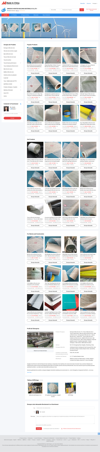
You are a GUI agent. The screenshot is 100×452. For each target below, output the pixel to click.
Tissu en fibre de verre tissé (10, 57)
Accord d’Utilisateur (38, 438)
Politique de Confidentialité (48, 438)
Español (38, 439)
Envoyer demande (35, 73)
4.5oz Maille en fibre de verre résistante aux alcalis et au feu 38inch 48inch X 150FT (87, 284)
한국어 (65, 439)
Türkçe (87, 439)
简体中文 (19, 439)
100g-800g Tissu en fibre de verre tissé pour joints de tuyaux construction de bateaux (87, 219)
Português (48, 439)
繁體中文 (24, 439)
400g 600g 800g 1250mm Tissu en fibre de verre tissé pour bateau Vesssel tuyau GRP (52, 66)
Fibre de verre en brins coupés (10, 51)
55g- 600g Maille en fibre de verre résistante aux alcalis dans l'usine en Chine (88, 124)
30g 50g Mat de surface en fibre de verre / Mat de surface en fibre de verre (52, 256)
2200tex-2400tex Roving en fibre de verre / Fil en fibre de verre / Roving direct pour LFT (35, 161)
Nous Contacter (46, 15)
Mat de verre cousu (8, 69)
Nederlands (74, 439)
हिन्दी (79, 439)
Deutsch (43, 439)
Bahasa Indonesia (50, 441)
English (14, 439)
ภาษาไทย (83, 439)
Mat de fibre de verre (8, 54)
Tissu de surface (7, 60)
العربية (69, 439)
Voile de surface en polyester (10, 75)
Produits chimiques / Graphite (10, 87)
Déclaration (30, 438)
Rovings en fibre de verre (9, 48)
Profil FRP (6, 78)
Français (33, 439)
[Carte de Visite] (20, 104)
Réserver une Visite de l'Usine (40, 350)
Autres (5, 96)
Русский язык (59, 439)
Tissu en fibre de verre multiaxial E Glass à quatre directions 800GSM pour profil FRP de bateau (52, 124)
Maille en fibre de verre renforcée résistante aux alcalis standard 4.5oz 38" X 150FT (69, 124)
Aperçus (79, 438)
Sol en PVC (6, 93)
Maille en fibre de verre (9, 72)
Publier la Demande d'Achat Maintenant (71, 428)
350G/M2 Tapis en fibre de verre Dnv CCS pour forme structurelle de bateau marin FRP (88, 95)
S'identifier (82, 3)
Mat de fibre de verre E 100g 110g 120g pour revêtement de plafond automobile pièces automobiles (34, 95)
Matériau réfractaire (8, 90)
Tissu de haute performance (10, 63)
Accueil (5, 15)
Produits (15, 15)
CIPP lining (70, 395)
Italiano (53, 439)
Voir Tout (29, 372)
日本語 (29, 439)
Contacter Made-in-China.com (61, 438)
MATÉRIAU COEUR (8, 84)
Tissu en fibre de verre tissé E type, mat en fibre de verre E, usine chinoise (87, 256)
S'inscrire (89, 3)
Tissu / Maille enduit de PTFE (10, 81)
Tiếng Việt (92, 439)
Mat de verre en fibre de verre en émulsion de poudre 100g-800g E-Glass (34, 256)
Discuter (13, 108)
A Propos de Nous (25, 15)
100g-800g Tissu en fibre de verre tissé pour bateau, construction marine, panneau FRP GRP (87, 161)
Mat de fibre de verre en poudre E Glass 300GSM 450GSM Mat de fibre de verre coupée (34, 66)
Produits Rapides (72, 438)
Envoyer (39, 428)
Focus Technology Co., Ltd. (49, 443)
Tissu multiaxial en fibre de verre (11, 66)
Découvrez (36, 15)
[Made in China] (10, 3)
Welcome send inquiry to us (35, 395)
